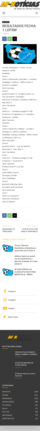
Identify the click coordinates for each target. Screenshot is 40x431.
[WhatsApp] (9, 39)
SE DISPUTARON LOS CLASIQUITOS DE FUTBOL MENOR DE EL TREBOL (25, 272)
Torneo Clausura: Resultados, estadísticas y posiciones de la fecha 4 (25, 248)
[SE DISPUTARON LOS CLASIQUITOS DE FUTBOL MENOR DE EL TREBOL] (7, 272)
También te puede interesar (13, 240)
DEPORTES (6, 22)
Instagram (12, 300)
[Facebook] (4, 39)
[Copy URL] (14, 39)
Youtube (11, 308)
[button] (3, 13)
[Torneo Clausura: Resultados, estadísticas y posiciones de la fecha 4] (7, 248)
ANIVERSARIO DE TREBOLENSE (8, 230)
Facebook (12, 291)
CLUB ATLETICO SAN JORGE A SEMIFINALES (29, 230)
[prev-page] (3, 280)
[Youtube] (5, 308)
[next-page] (7, 280)
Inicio (4, 18)
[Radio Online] (5, 317)
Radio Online (13, 317)
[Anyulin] (20, 5)
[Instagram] (5, 300)
